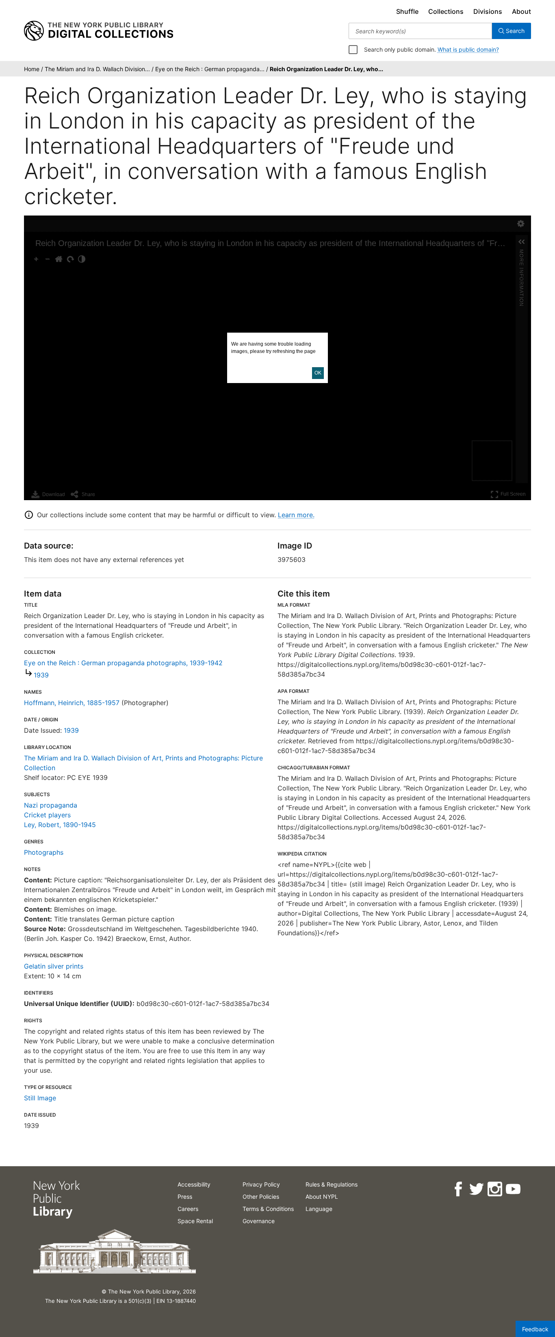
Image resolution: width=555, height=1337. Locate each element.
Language (319, 1208)
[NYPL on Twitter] (476, 1189)
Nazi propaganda (50, 805)
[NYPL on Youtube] (512, 1189)
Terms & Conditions (268, 1208)
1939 (41, 675)
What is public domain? (468, 49)
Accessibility (194, 1184)
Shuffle (407, 11)
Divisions (487, 11)
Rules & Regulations (332, 1184)
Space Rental (195, 1220)
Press (185, 1196)
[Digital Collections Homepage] (98, 31)
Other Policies (261, 1196)
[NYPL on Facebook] (458, 1189)
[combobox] (420, 31)
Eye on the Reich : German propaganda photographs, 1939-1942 (123, 663)
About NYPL (322, 1196)
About (521, 11)
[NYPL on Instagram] (494, 1189)
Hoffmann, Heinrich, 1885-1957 (71, 703)
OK (317, 373)
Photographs (43, 852)
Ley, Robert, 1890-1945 (60, 825)
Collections (446, 11)
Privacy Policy (261, 1184)
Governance (259, 1220)
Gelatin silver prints (53, 966)
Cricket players (47, 815)
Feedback (535, 1329)
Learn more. (296, 515)
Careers (188, 1208)
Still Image (40, 1098)
